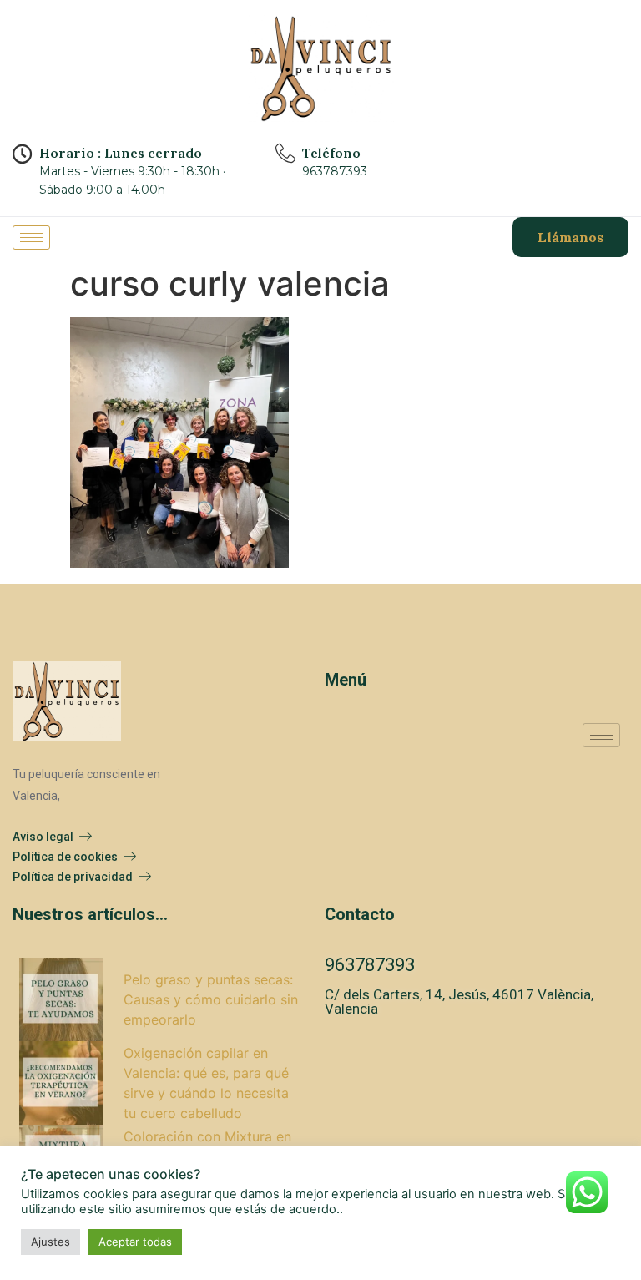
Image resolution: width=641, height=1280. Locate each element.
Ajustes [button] (50, 1241)
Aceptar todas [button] (135, 1241)
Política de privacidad (73, 876)
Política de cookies (65, 856)
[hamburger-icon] (31, 237)
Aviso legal (43, 836)
